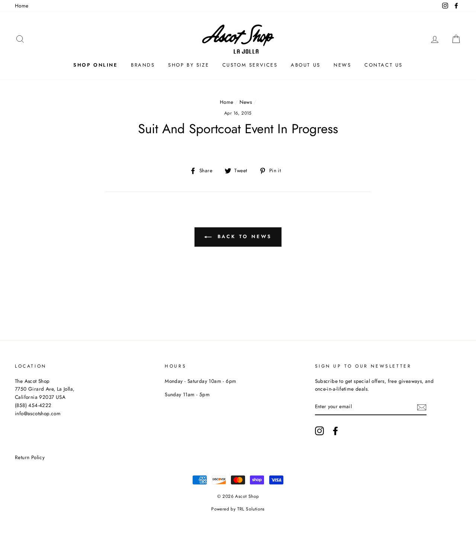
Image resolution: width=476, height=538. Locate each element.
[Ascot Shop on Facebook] (335, 430)
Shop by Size (188, 64)
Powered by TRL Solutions (238, 509)
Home (22, 5)
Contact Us (383, 64)
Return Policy (30, 457)
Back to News (243, 236)
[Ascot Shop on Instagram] (319, 430)
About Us (306, 64)
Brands (143, 64)
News (342, 64)
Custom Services (250, 64)
